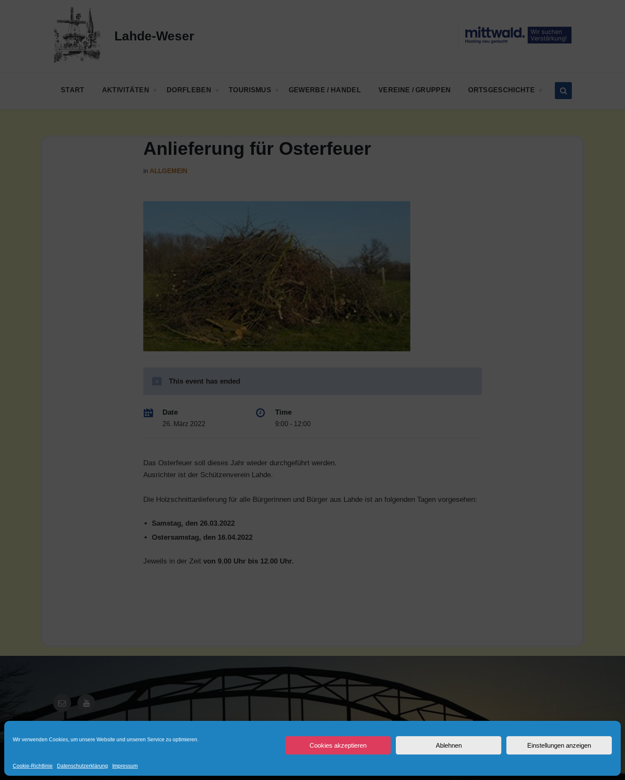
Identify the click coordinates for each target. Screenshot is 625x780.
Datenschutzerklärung (82, 766)
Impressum (125, 766)
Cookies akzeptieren (338, 745)
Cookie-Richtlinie (33, 766)
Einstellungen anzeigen (559, 745)
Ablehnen (449, 745)
